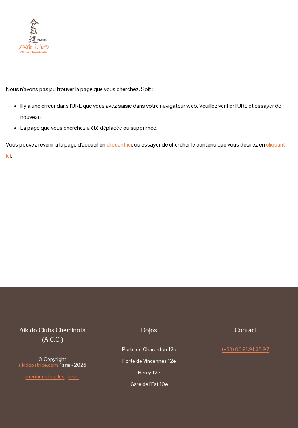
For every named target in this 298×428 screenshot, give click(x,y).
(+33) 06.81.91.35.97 (245, 349)
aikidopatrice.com (38, 365)
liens (73, 376)
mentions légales (44, 376)
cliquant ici (119, 144)
